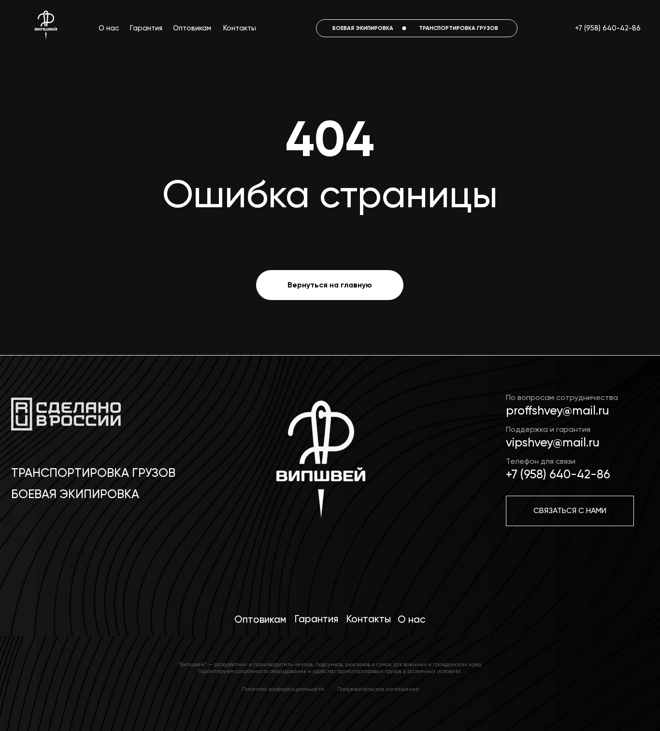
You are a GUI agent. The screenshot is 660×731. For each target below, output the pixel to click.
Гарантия (146, 28)
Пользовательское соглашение (378, 689)
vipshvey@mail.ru (553, 442)
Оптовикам (192, 28)
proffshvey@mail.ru (557, 410)
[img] (319, 465)
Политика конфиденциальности (283, 689)
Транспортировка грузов (93, 473)
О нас (109, 28)
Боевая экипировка (75, 494)
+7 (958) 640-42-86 (608, 28)
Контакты (239, 28)
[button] (570, 511)
